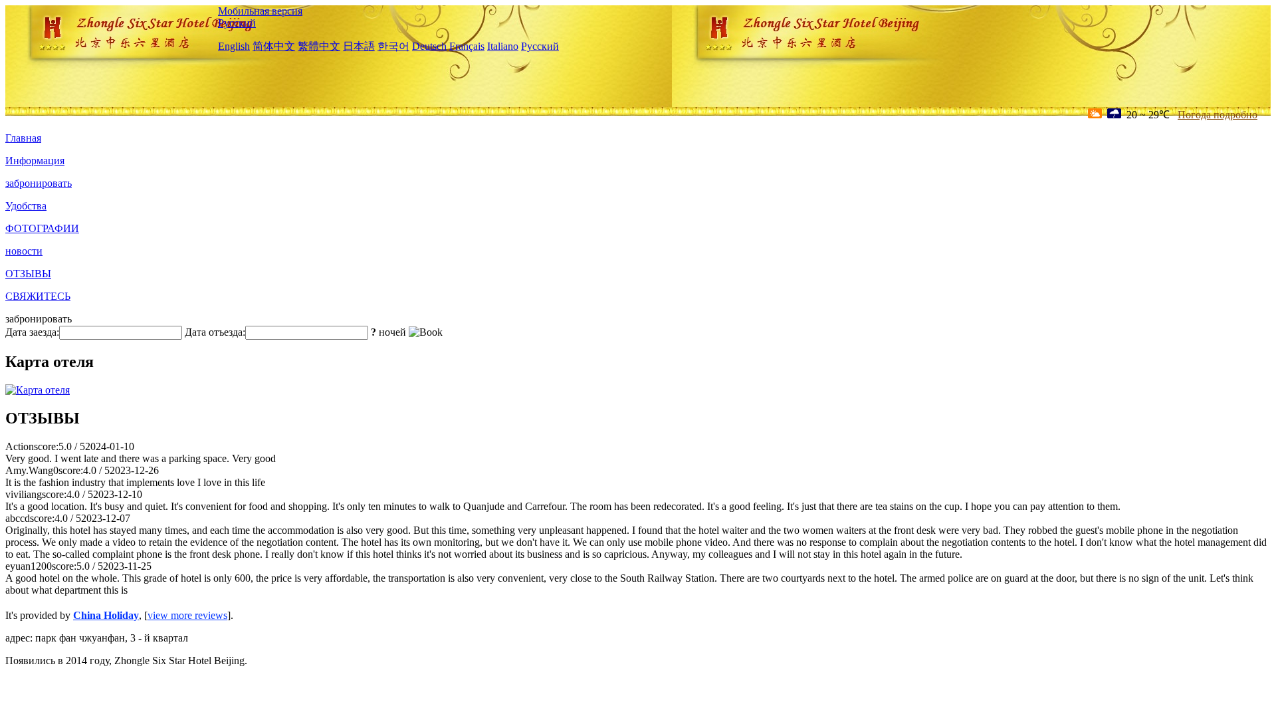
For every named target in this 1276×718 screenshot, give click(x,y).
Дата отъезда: (215, 332)
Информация (34, 160)
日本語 (359, 46)
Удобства (26, 205)
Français (466, 46)
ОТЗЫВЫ (28, 273)
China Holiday (106, 615)
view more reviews (187, 615)
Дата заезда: (32, 332)
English (234, 46)
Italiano (502, 46)
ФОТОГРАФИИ (42, 228)
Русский (237, 23)
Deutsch (429, 46)
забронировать (38, 183)
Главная (23, 138)
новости (24, 251)
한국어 (393, 46)
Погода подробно (1217, 114)
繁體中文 (319, 46)
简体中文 (274, 46)
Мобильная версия (260, 11)
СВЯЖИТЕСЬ (37, 296)
